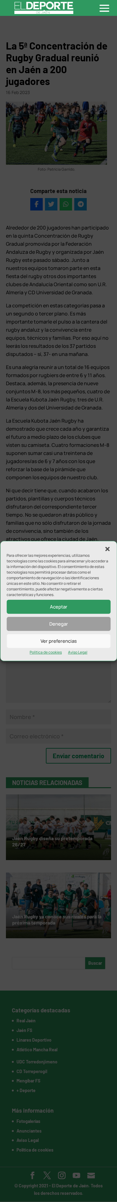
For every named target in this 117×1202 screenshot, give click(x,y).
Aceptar (58, 606)
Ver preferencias (59, 641)
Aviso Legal (77, 652)
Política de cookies (46, 652)
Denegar (58, 624)
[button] (107, 549)
